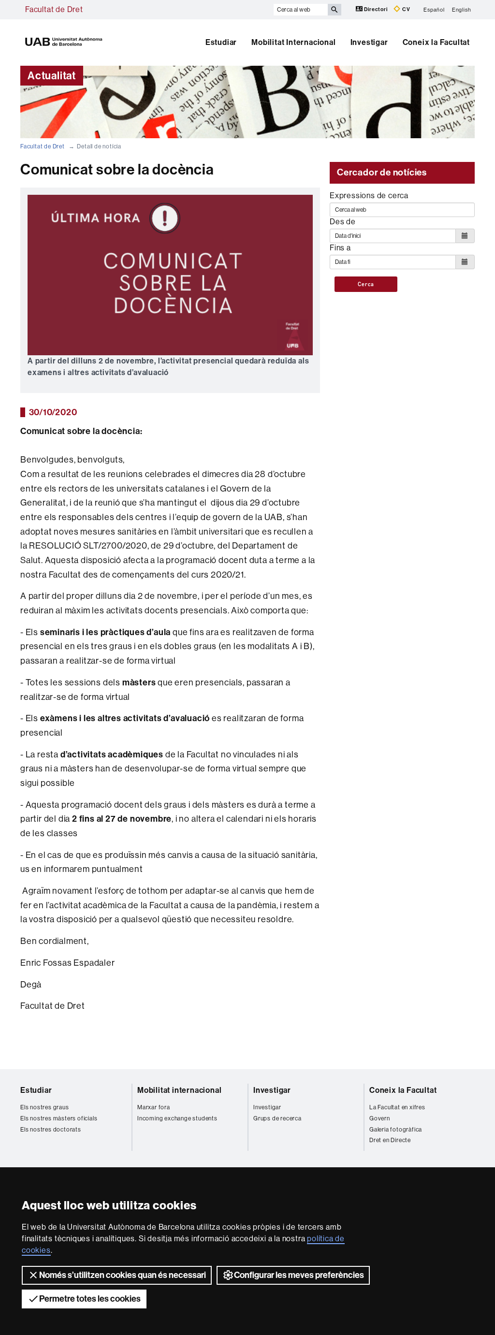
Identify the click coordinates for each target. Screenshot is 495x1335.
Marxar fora (153, 1107)
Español (434, 9)
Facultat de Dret (54, 9)
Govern (379, 1118)
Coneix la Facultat (436, 42)
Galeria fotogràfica (395, 1129)
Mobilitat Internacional (293, 42)
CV (405, 9)
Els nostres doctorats (50, 1129)
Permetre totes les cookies (90, 1298)
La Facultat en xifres (397, 1107)
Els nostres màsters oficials (58, 1118)
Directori (376, 9)
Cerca (366, 284)
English (461, 9)
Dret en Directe (390, 1140)
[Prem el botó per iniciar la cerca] (334, 9)
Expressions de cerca (369, 195)
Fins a (340, 247)
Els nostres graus (44, 1107)
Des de (343, 221)
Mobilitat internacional (179, 1090)
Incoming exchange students (177, 1118)
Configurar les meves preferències (299, 1275)
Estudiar (221, 42)
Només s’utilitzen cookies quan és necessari (122, 1275)
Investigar (369, 42)
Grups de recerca (277, 1118)
